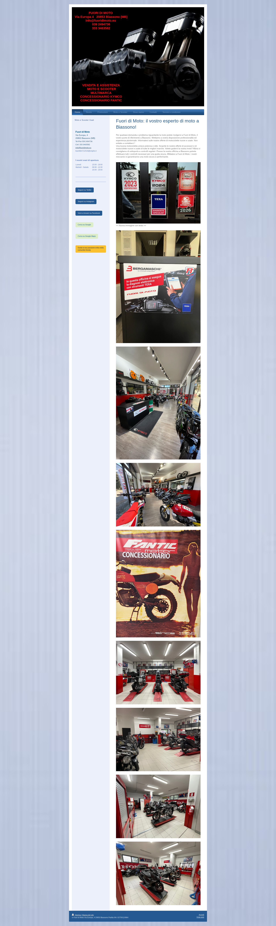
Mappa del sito (88, 915)
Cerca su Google (84, 225)
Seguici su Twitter (84, 190)
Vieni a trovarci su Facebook (89, 213)
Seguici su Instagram (86, 201)
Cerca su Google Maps (87, 236)
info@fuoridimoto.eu (83, 148)
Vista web (200, 917)
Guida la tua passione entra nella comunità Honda (91, 249)
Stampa (77, 915)
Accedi (201, 915)
